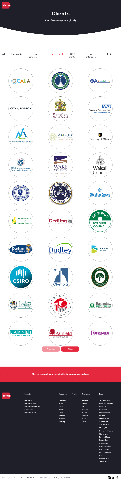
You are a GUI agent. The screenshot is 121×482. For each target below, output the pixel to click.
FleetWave (28, 400)
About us (85, 400)
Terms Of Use (104, 400)
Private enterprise (91, 55)
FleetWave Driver (30, 403)
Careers (85, 416)
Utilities (109, 54)
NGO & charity (72, 55)
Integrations (28, 409)
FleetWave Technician (32, 406)
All (3, 54)
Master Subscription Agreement (104, 419)
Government (57, 54)
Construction (16, 54)
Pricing (74, 394)
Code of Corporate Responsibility (104, 409)
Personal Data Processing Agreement (104, 440)
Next (70, 349)
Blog (61, 406)
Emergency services (34, 55)
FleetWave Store (30, 413)
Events (61, 409)
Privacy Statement (106, 403)
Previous (50, 349)
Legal (101, 394)
